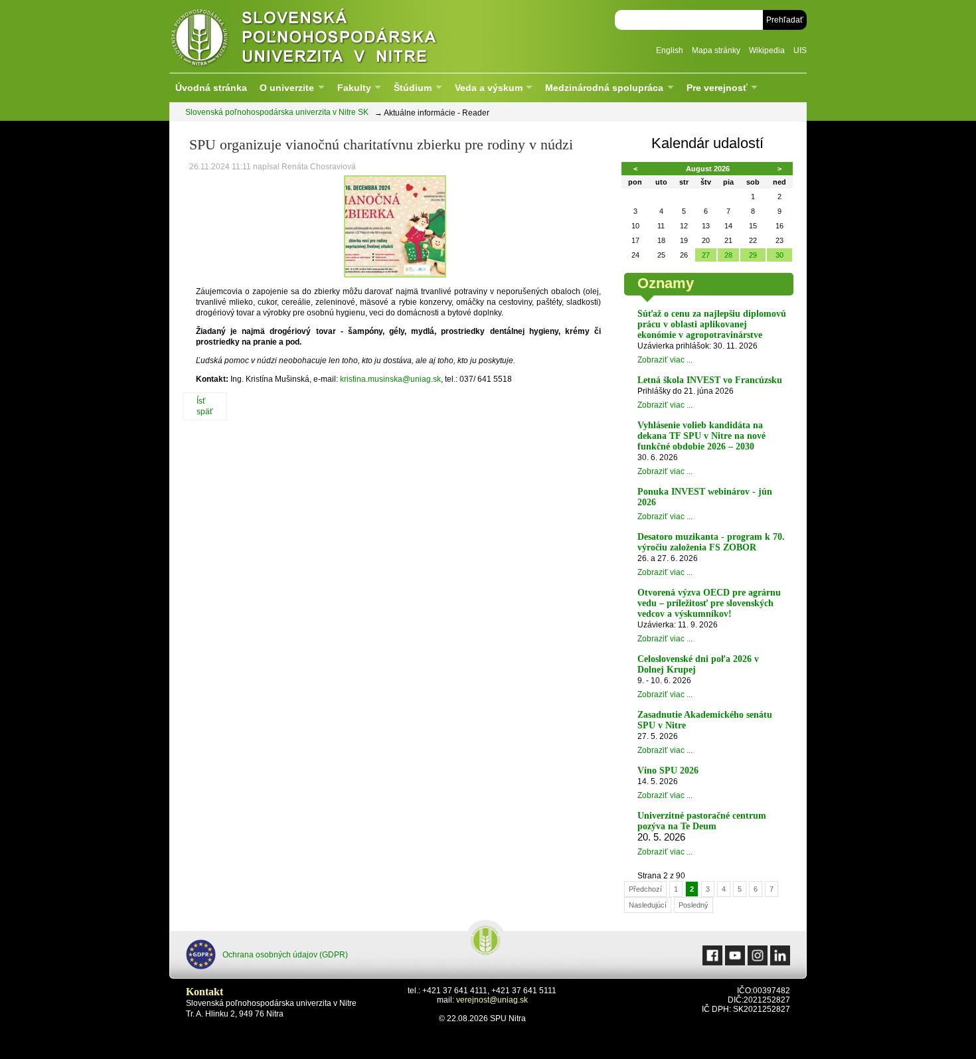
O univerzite (287, 87)
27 (706, 255)
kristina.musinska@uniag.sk (390, 379)
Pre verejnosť (717, 87)
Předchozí (645, 889)
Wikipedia (767, 50)
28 (728, 255)
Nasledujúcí (648, 905)
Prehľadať (784, 20)
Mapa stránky (716, 50)
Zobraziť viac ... (664, 360)
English (669, 50)
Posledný (693, 905)
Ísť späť (205, 406)
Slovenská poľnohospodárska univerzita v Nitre (332, 36)
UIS (800, 50)
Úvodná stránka (211, 87)
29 (753, 255)
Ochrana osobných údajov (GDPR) (285, 954)
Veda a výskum (489, 87)
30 (779, 255)
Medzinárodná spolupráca (604, 87)
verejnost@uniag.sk (492, 1000)
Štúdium (413, 87)
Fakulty (354, 87)
